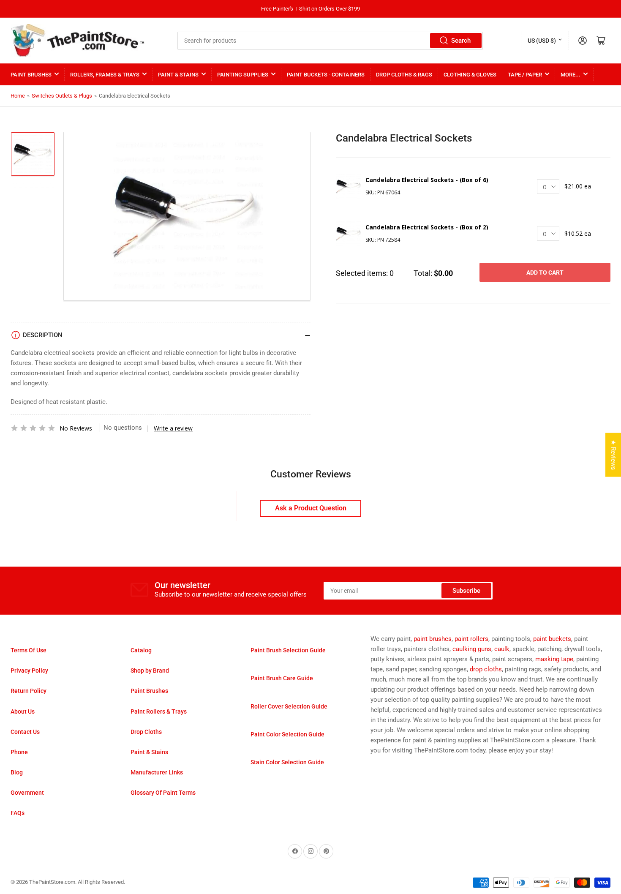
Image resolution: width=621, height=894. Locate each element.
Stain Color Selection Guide (287, 762)
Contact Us (25, 731)
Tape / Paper (525, 74)
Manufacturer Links (157, 772)
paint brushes (433, 639)
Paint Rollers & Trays (159, 711)
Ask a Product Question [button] (310, 508)
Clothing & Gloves (470, 74)
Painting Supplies (242, 74)
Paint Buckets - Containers (326, 74)
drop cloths (486, 669)
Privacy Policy (29, 670)
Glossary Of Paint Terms (163, 792)
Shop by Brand (150, 670)
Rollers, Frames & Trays (104, 74)
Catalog (141, 650)
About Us (23, 711)
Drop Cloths (146, 731)
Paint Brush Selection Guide (288, 650)
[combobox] (330, 40)
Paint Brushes (31, 74)
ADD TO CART (545, 272)
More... (570, 74)
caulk (501, 649)
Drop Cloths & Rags (404, 74)
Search (461, 40)
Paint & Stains (178, 74)
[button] (33, 428)
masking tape (554, 659)
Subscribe (466, 590)
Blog (17, 772)
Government (27, 792)
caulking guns (471, 649)
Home (18, 96)
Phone (19, 752)
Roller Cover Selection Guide (289, 706)
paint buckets (552, 639)
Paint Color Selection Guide (287, 734)
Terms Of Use (28, 650)
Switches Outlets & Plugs (62, 96)
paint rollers (471, 639)
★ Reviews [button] (613, 455)
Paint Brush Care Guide (282, 678)
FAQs (18, 813)
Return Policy (28, 690)
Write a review (173, 428)
